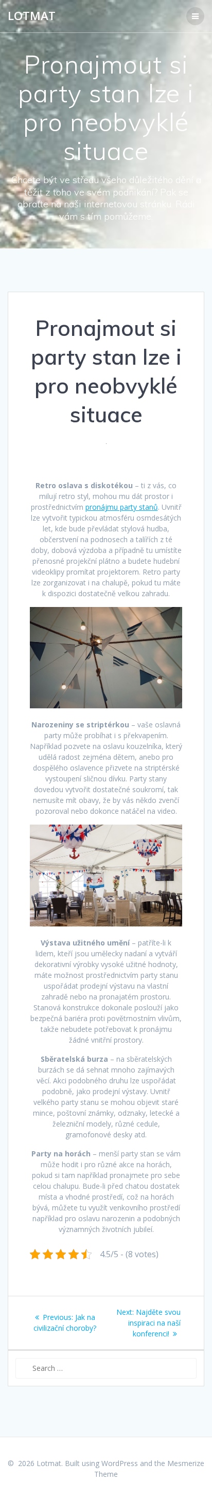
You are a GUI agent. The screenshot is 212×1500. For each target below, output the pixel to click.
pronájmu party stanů (121, 507)
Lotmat (32, 16)
